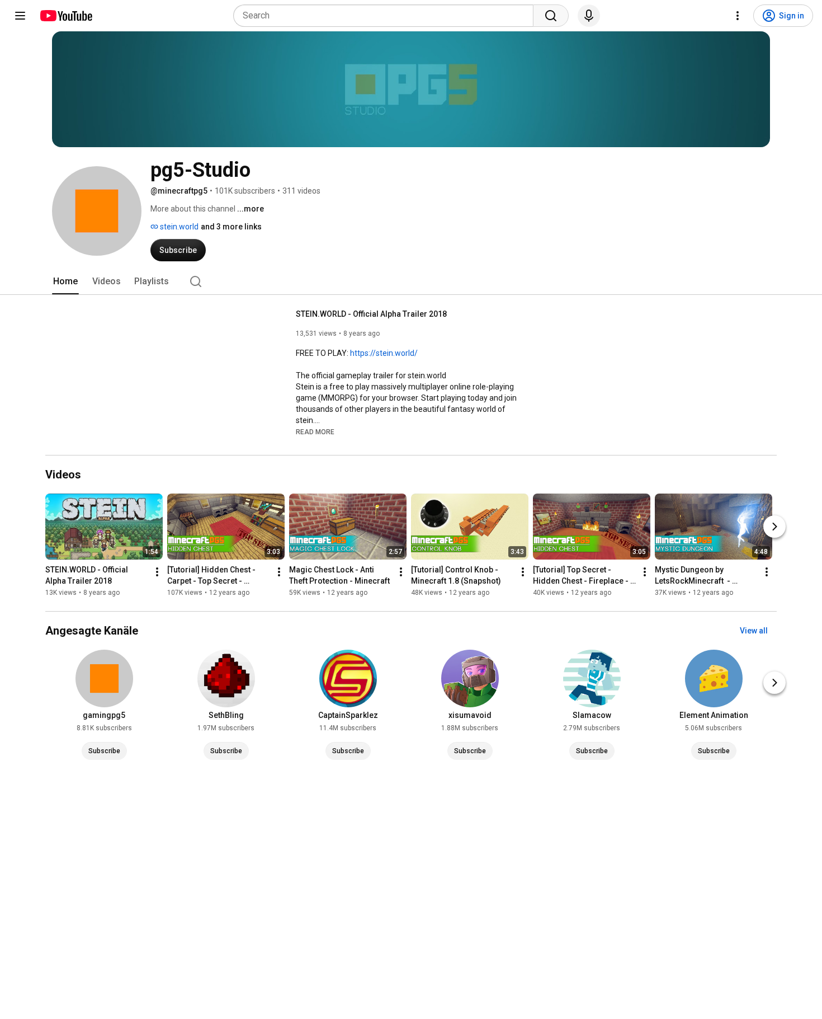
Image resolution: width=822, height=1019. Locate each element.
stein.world (178, 226)
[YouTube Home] (65, 15)
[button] (315, 431)
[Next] (774, 526)
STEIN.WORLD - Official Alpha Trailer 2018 (371, 313)
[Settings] (737, 15)
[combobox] (387, 15)
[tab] (65, 281)
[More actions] (157, 572)
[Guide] (20, 15)
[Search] (551, 15)
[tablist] (411, 281)
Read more (315, 432)
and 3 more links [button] (231, 226)
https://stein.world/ (384, 353)
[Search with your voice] (589, 15)
